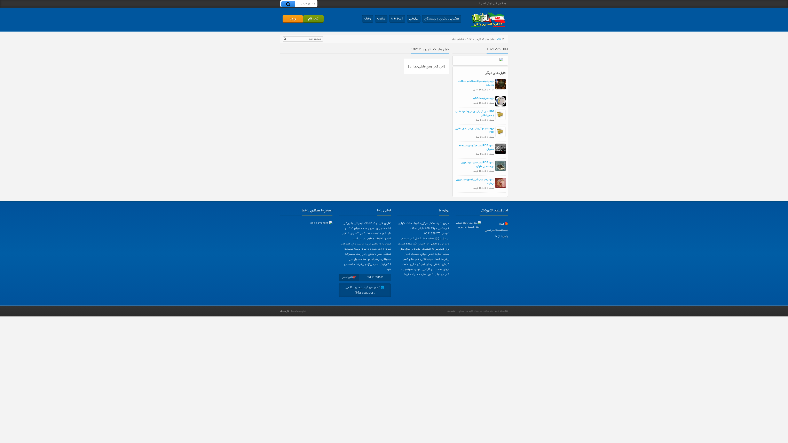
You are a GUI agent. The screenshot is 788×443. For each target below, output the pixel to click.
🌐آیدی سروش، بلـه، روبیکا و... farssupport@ (364, 290)
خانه (499, 39)
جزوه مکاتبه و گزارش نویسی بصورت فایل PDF (474, 130)
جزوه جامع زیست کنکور (483, 98)
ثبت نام (313, 19)
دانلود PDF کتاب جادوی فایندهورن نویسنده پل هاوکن (477, 164)
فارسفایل (284, 311)
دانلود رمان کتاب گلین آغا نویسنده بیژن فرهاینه (475, 181)
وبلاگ (367, 18)
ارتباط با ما (397, 18)
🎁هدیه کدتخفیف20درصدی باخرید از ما (496, 230)
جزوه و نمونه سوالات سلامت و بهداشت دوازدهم (476, 83)
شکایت (381, 18)
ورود (293, 19)
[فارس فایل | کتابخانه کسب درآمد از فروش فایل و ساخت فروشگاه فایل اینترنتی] (488, 19)
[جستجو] (288, 4)
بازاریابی (413, 18)
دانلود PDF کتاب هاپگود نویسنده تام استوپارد (476, 147)
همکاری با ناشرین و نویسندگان (441, 18)
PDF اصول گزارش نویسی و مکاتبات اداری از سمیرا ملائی (474, 113)
